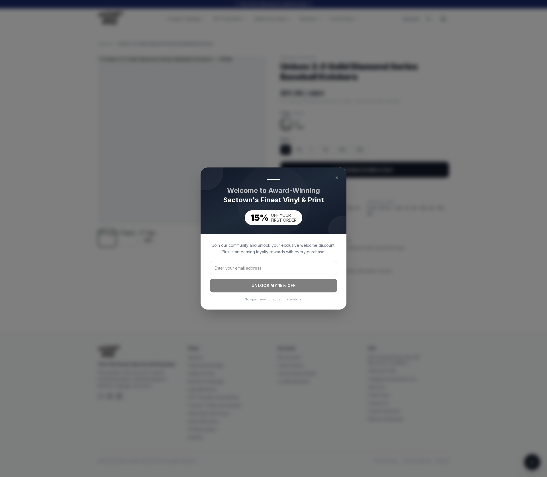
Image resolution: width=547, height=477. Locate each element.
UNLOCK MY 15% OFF (273, 285)
